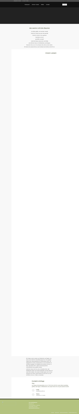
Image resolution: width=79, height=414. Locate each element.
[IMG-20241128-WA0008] (23, 308)
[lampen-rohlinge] (23, 177)
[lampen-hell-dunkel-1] (23, 256)
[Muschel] (23, 134)
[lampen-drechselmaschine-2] (23, 165)
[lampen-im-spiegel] (23, 211)
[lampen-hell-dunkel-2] (23, 229)
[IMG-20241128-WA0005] (23, 344)
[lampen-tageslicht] (23, 195)
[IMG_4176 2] (23, 122)
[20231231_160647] (23, 86)
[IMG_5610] (23, 327)
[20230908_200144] (23, 143)
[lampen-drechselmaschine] (23, 153)
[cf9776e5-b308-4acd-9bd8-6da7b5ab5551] (23, 67)
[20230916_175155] (23, 111)
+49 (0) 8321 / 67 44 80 (33, 406)
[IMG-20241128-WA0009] (23, 282)
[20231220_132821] (23, 99)
